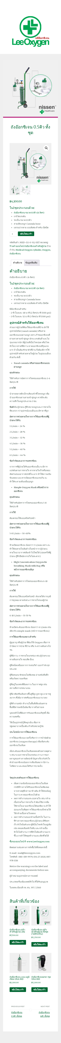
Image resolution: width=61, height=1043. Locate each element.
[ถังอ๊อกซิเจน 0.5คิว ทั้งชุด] (30, 88)
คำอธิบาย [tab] (17, 262)
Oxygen (46, 250)
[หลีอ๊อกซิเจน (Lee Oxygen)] (30, 31)
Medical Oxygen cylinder (28, 250)
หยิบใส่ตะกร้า (26, 233)
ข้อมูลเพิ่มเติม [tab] (31, 262)
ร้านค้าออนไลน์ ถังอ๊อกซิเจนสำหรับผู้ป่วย (28, 246)
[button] (46, 148)
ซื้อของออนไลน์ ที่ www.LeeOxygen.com (29, 841)
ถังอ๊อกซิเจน (15, 253)
